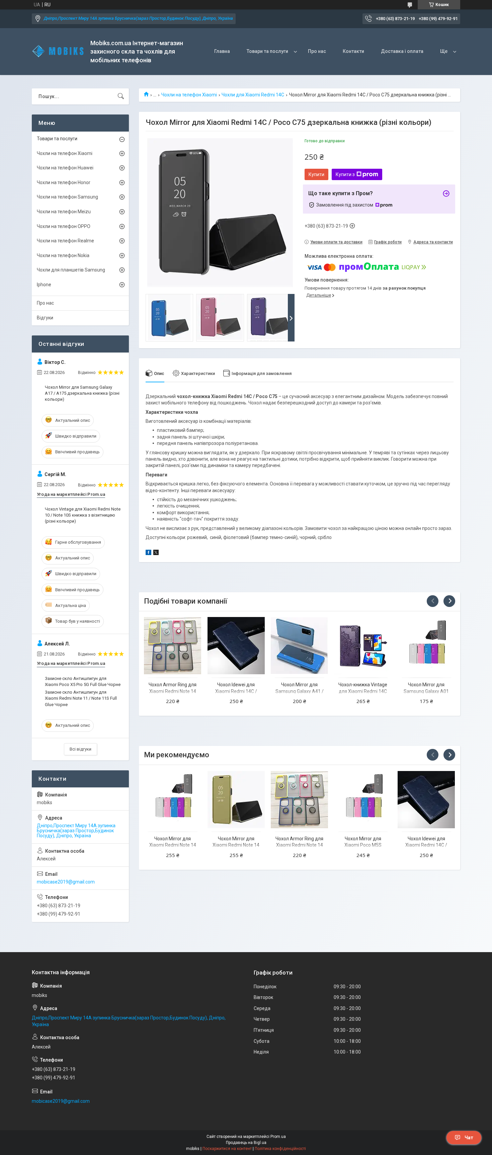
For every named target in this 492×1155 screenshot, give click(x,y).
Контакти (353, 51)
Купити (316, 174)
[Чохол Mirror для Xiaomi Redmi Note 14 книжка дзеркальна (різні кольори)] (236, 799)
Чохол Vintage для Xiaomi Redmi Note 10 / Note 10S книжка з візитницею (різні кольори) (82, 515)
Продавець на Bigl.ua (246, 1142)
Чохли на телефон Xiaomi (189, 94)
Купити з (345, 174)
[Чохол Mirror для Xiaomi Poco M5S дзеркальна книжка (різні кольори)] (363, 799)
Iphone (44, 284)
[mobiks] (58, 52)
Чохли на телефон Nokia (63, 255)
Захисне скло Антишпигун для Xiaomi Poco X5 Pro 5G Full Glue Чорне (82, 681)
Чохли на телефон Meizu (64, 211)
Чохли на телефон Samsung (67, 197)
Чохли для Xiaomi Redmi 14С (253, 94)
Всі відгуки (80, 749)
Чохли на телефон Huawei (65, 167)
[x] (156, 553)
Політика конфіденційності (280, 1148)
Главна (222, 51)
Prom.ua (278, 1136)
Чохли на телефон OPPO (63, 226)
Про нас (317, 51)
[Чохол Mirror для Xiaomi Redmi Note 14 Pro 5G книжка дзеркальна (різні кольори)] (172, 799)
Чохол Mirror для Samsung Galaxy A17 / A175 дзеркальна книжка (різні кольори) (82, 393)
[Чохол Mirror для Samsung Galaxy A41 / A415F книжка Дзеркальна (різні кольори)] (299, 645)
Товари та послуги (267, 51)
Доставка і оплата (402, 51)
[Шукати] (121, 96)
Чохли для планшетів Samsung (71, 270)
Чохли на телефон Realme (65, 240)
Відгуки (45, 317)
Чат (469, 1137)
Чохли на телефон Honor (63, 182)
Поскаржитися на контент (227, 1148)
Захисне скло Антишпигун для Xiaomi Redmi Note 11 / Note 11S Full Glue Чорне (81, 698)
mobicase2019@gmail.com (66, 881)
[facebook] (148, 553)
